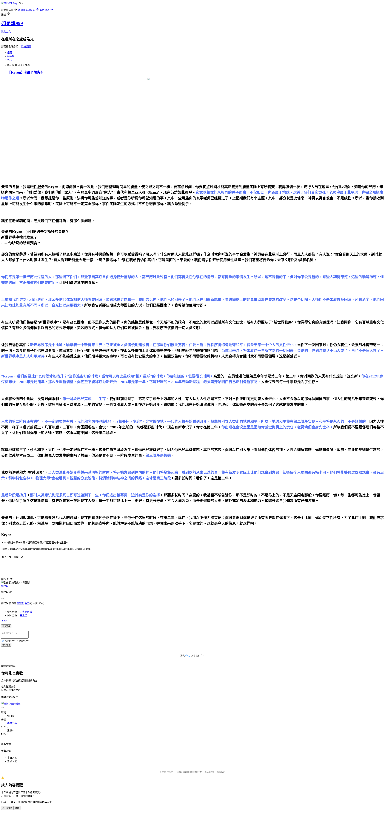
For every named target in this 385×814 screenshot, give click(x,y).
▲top (4, 620)
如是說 (4, 586)
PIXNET (170, 772)
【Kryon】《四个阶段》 (25, 72)
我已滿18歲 (7, 808)
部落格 (10, 56)
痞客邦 (20, 603)
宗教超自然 (26, 611)
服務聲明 (221, 772)
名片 (9, 59)
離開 (17, 808)
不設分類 (26, 46)
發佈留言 (6, 645)
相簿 (9, 52)
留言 (27, 603)
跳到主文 (6, 31)
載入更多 (6, 626)
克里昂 (23, 615)
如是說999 (12, 23)
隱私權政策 (209, 772)
